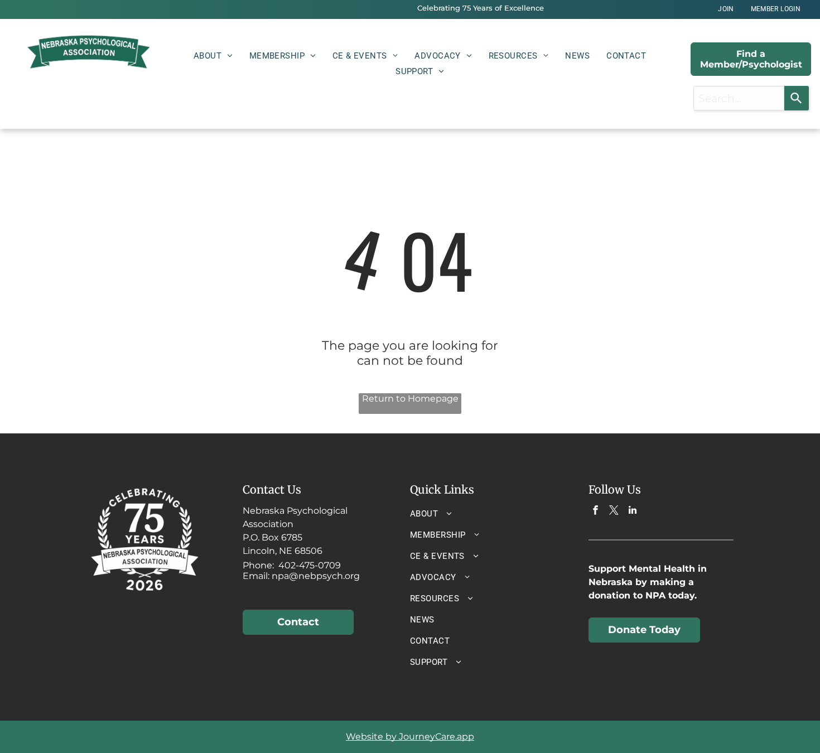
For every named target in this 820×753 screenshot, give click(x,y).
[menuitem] (726, 9)
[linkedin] (632, 511)
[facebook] (595, 511)
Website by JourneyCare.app (410, 736)
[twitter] (614, 511)
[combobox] (738, 98)
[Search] (796, 98)
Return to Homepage (410, 398)
